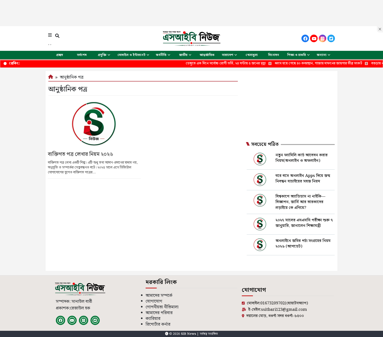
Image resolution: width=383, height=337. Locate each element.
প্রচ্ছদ (59, 55)
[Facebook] (305, 38)
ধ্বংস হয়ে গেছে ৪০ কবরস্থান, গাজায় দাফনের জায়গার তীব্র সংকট (309, 63)
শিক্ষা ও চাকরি (296, 55)
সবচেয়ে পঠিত (265, 144)
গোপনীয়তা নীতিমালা (162, 307)
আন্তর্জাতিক (207, 55)
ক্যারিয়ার (153, 318)
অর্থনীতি (161, 55)
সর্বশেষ (82, 55)
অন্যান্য (321, 55)
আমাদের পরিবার (159, 312)
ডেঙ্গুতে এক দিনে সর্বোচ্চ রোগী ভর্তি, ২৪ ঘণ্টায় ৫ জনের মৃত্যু (216, 63)
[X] (331, 38)
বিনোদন (273, 55)
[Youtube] (314, 38)
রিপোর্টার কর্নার (158, 324)
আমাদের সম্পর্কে (159, 295)
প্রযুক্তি (102, 55)
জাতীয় (183, 55)
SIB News (189, 333)
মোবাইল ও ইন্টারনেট (131, 55)
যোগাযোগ (154, 301)
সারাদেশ (227, 55)
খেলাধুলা (252, 55)
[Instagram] (322, 38)
